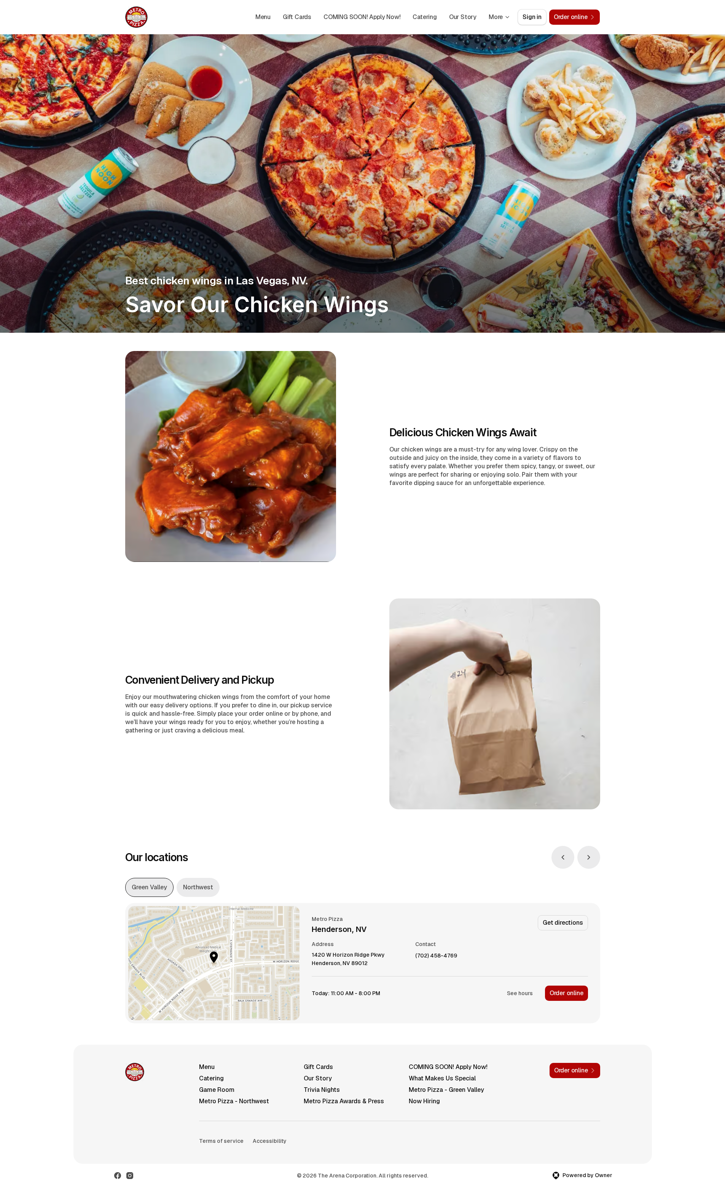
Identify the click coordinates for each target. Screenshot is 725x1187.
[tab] (149, 887)
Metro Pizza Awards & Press (344, 1101)
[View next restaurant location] (588, 857)
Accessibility (270, 1141)
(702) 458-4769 (436, 955)
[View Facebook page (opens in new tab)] (117, 1175)
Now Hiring (424, 1101)
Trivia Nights (322, 1090)
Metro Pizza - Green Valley (446, 1090)
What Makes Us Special (442, 1078)
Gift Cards (297, 17)
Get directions (563, 923)
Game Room (216, 1090)
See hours (520, 993)
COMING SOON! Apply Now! (361, 17)
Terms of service (221, 1141)
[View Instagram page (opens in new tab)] (129, 1175)
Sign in (532, 17)
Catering (425, 17)
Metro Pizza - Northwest (234, 1101)
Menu (263, 17)
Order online (566, 993)
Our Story (462, 17)
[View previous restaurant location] (562, 857)
